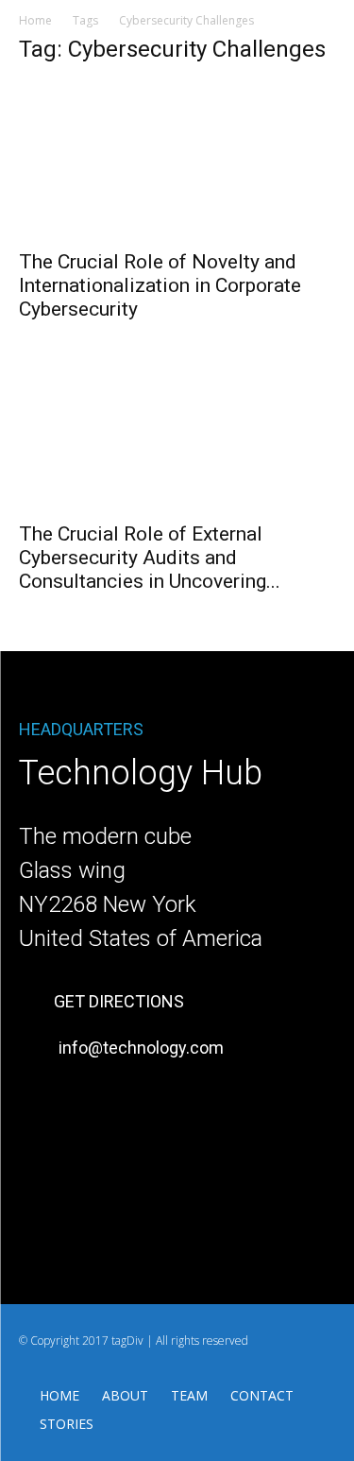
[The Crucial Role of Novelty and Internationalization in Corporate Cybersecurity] (177, 160)
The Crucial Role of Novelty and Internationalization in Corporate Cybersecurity (160, 285)
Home (35, 20)
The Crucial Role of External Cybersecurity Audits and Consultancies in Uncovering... (149, 558)
